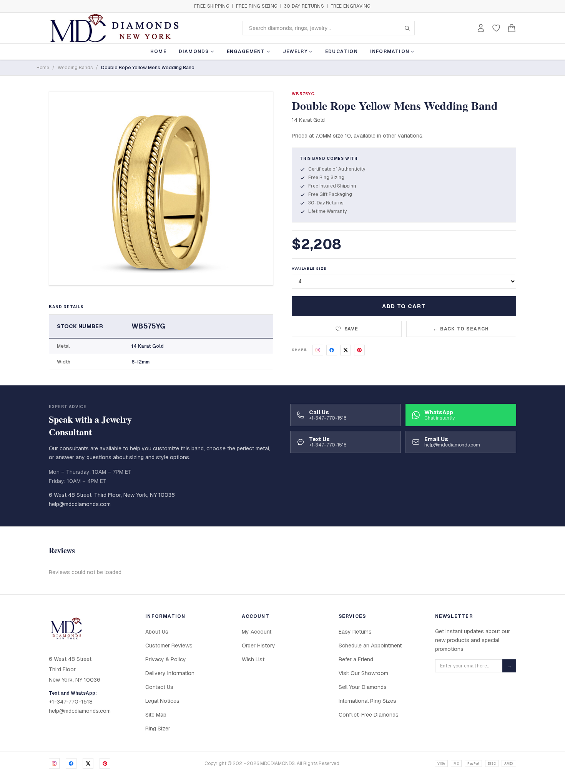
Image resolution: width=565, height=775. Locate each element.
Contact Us (159, 687)
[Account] (480, 28)
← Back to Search (461, 329)
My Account (256, 631)
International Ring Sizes (367, 700)
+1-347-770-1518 (71, 701)
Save (351, 329)
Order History (258, 645)
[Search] (407, 28)
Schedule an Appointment (370, 645)
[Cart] (511, 28)
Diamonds (194, 51)
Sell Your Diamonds (363, 687)
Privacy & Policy (165, 659)
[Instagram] (54, 763)
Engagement (246, 51)
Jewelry (295, 51)
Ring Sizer (157, 728)
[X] (88, 763)
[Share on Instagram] (317, 350)
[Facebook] (71, 763)
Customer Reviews (169, 645)
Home (158, 51)
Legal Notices (162, 700)
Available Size (309, 268)
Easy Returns (355, 631)
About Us (156, 631)
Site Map (155, 714)
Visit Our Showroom (363, 673)
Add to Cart (403, 306)
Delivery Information (169, 673)
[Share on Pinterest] (359, 350)
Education (341, 51)
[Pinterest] (105, 763)
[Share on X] (345, 350)
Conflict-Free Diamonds (369, 714)
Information (389, 51)
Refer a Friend (356, 659)
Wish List (253, 659)
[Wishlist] (496, 28)
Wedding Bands (75, 68)
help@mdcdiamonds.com (80, 504)
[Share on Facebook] (331, 350)
